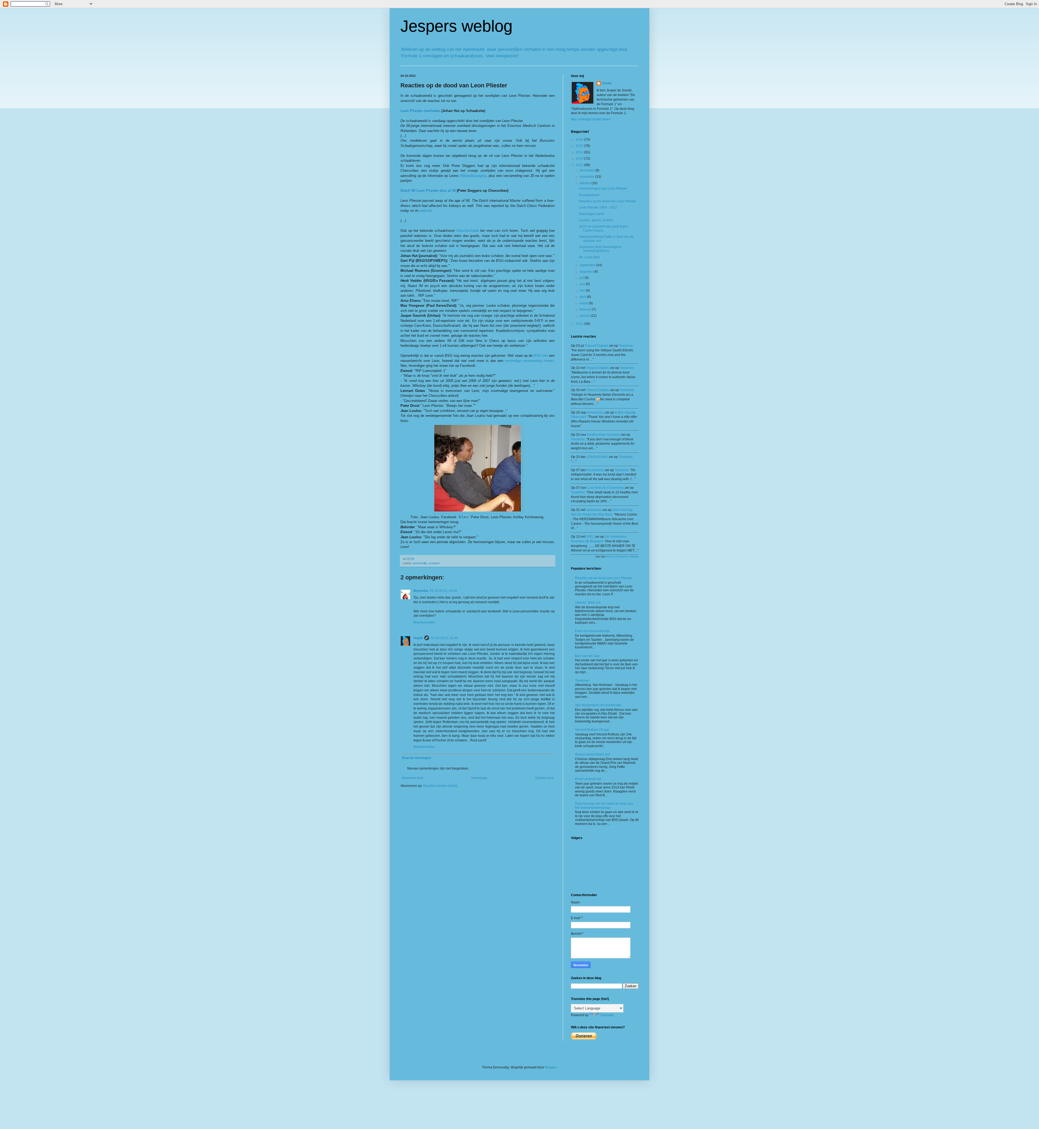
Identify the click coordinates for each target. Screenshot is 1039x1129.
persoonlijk (420, 563)
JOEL (590, 537)
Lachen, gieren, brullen (596, 220)
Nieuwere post (412, 778)
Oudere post (544, 778)
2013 (580, 158)
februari (586, 309)
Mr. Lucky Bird (589, 257)
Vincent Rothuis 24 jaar (592, 730)
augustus (587, 271)
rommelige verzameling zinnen (529, 361)
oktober (585, 183)
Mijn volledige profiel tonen (591, 119)
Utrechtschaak (467, 231)
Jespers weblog (456, 26)
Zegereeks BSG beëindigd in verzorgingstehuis (600, 249)
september (588, 265)
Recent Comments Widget (622, 556)
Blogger (550, 1067)
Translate (607, 1015)
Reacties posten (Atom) (440, 786)
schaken (434, 563)
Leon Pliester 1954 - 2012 (598, 207)
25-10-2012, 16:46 (444, 638)
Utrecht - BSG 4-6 (588, 603)
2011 (580, 324)
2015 (580, 146)
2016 (580, 139)
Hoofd (418, 638)
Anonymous (595, 412)
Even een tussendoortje (592, 631)
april (583, 297)
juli (582, 278)
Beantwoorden (424, 622)
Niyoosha (420, 591)
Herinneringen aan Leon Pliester (603, 188)
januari (585, 316)
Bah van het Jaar (587, 656)
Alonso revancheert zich (592, 754)
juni (583, 284)
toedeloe (626, 346)
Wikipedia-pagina (473, 176)
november (587, 177)
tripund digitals (596, 346)
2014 (580, 152)
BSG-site (541, 356)
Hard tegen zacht (591, 214)
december (587, 170)
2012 (580, 165)
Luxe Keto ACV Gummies (605, 488)
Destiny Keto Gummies (603, 435)
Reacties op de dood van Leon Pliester (607, 201)
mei (583, 290)
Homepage (479, 778)
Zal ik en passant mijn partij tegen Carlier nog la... (603, 228)
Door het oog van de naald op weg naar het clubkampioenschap (604, 805)
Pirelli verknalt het (588, 779)
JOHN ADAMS (597, 457)
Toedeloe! (582, 680)
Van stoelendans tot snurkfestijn (598, 705)
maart (584, 303)
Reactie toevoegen (416, 758)
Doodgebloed (589, 195)
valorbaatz (594, 510)
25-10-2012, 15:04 (443, 591)
